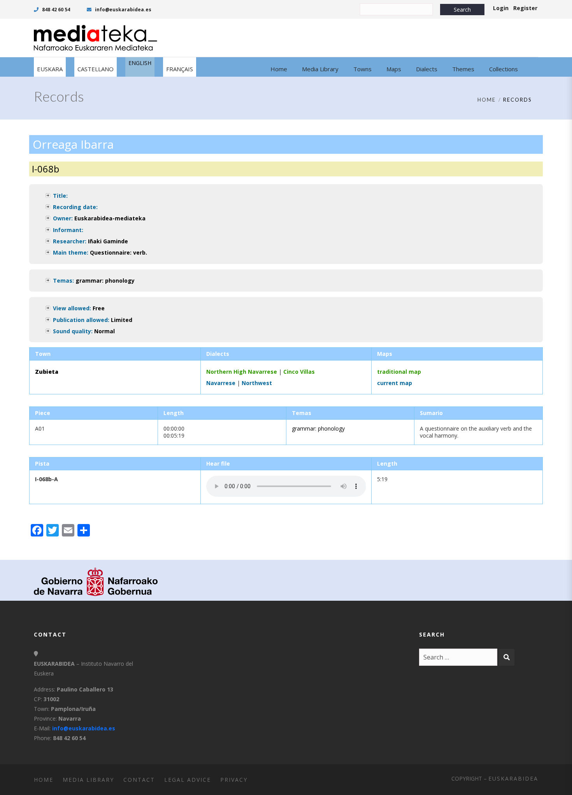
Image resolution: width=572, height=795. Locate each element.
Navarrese (220, 383)
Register (525, 8)
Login (501, 8)
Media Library (88, 779)
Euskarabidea (513, 778)
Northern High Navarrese (241, 371)
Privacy (233, 779)
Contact (139, 779)
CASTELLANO (95, 69)
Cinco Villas (299, 371)
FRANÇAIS (179, 69)
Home (486, 100)
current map (394, 383)
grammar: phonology (105, 280)
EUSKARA (50, 69)
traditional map (399, 371)
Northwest (257, 383)
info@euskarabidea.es (122, 9)
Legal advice (187, 779)
